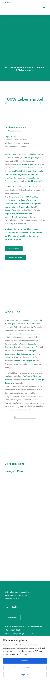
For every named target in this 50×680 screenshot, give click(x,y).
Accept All (25, 661)
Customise (25, 667)
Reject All (25, 674)
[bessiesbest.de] (11, 7)
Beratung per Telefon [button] (15, 258)
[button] (44, 7)
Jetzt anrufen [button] (12, 617)
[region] (25, 658)
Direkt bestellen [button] (13, 249)
